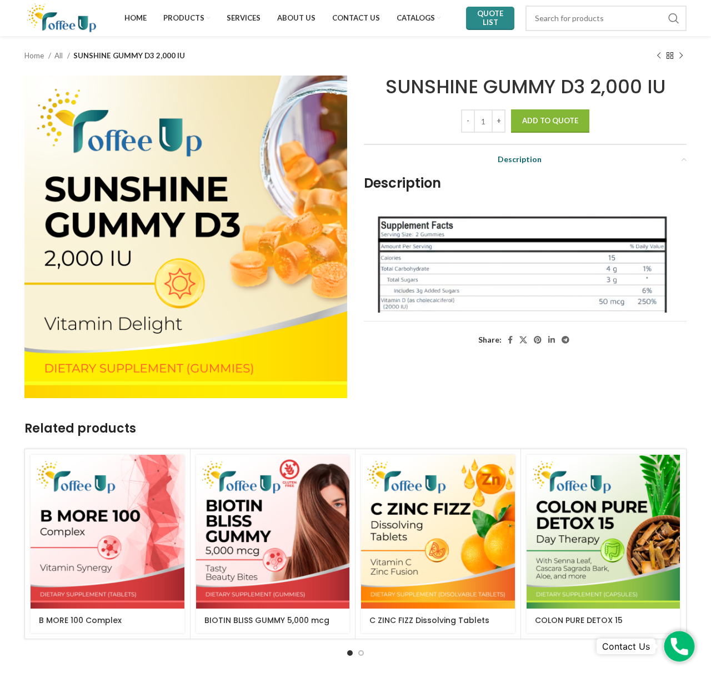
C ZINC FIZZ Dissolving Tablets (429, 620)
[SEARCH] (674, 18)
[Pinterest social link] (537, 340)
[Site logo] (61, 17)
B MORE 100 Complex (80, 620)
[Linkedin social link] (551, 340)
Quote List (490, 18)
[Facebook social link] (510, 340)
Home (35, 55)
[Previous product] (658, 56)
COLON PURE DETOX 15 (579, 620)
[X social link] (523, 340)
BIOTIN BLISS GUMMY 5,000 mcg (266, 620)
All (59, 55)
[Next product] (681, 56)
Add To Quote (550, 120)
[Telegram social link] (565, 340)
